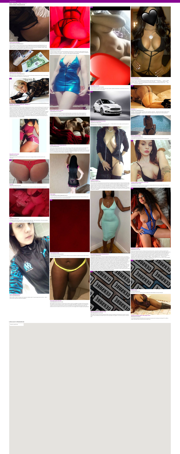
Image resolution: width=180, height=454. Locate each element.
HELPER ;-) (133, 109)
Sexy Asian (52, 194)
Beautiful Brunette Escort (56, 48)
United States (15, 3)
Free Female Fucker (54, 252)
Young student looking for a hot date (139, 182)
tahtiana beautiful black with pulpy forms (140, 315)
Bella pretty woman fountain (56, 110)
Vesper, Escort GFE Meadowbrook (58, 145)
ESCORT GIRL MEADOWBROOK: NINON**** (20, 104)
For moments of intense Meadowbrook (100, 254)
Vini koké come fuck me (55, 300)
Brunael (11, 184)
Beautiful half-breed (14, 154)
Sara (11, 217)
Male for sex (134, 289)
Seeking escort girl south (15, 72)
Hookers (10, 3)
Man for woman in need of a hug (98, 311)
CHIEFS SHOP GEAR (12, 1)
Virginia (19, 3)
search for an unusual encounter (98, 121)
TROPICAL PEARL (135, 248)
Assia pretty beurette (15, 42)
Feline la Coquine (94, 180)
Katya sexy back (135, 77)
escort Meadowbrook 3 (15, 294)
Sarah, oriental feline (136, 135)
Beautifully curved (95, 85)
